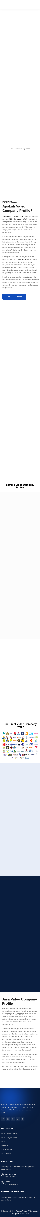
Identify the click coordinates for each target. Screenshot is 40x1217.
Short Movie (5, 1146)
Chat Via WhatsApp (14, 297)
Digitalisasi (22, 259)
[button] (7, 499)
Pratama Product (21, 1211)
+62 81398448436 (11, 1184)
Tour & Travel (24, 1214)
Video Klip (4, 1142)
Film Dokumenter (7, 1150)
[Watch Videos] (5, 120)
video (5, 59)
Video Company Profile (17, 219)
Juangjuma (15, 1214)
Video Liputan (33, 1211)
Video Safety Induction (9, 1138)
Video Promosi (6, 1154)
